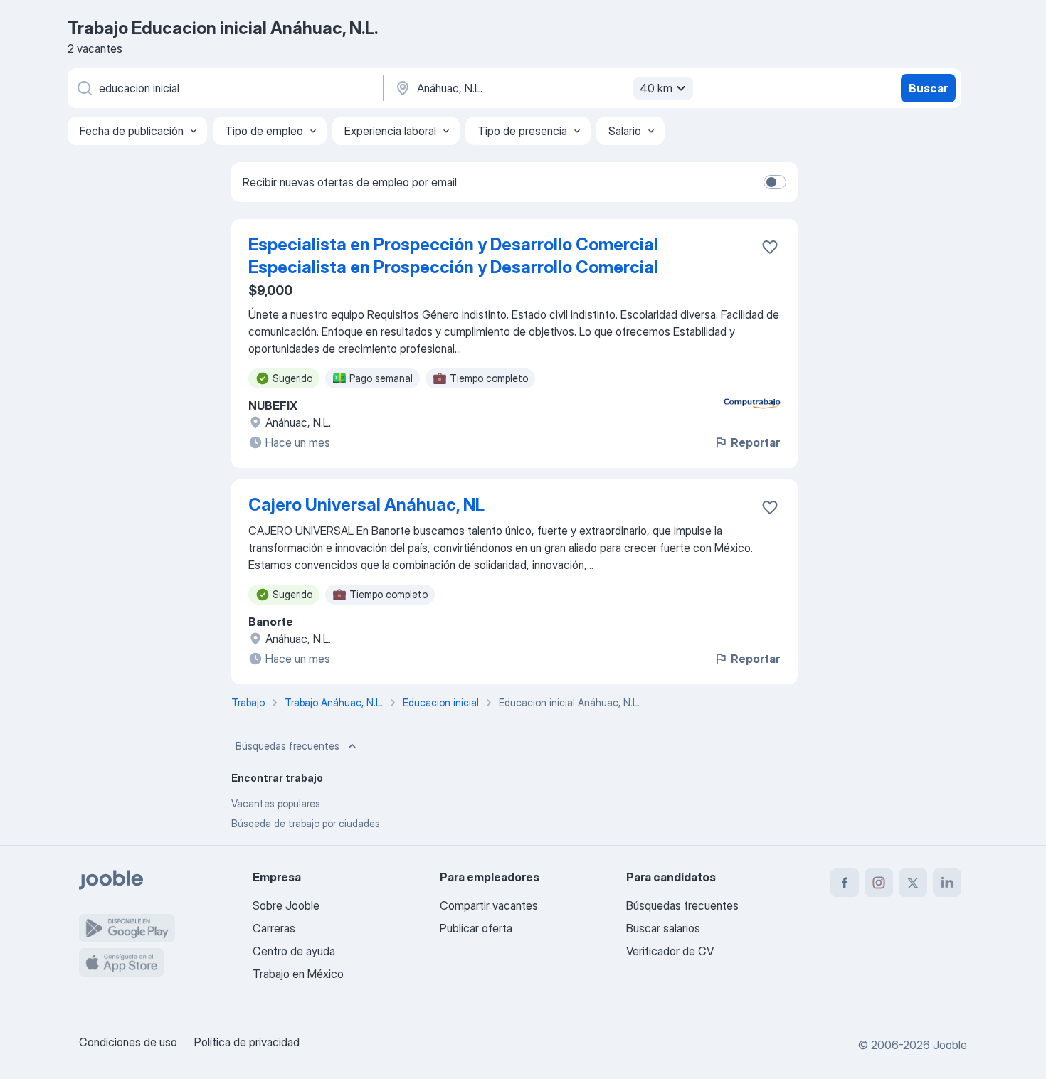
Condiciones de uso (128, 1042)
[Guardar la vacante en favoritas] (770, 247)
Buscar (928, 88)
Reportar (755, 442)
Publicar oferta (476, 928)
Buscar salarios (663, 928)
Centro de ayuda (294, 951)
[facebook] (844, 882)
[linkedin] (947, 882)
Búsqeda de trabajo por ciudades (305, 823)
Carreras (274, 928)
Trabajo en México (298, 974)
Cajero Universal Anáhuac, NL (366, 504)
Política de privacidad (247, 1042)
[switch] (775, 182)
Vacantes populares (275, 803)
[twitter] (913, 882)
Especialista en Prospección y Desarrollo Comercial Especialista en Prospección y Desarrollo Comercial (453, 255)
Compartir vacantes (489, 905)
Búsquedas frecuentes (287, 746)
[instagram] (879, 882)
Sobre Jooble (286, 905)
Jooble (950, 1045)
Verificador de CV (670, 951)
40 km (656, 88)
